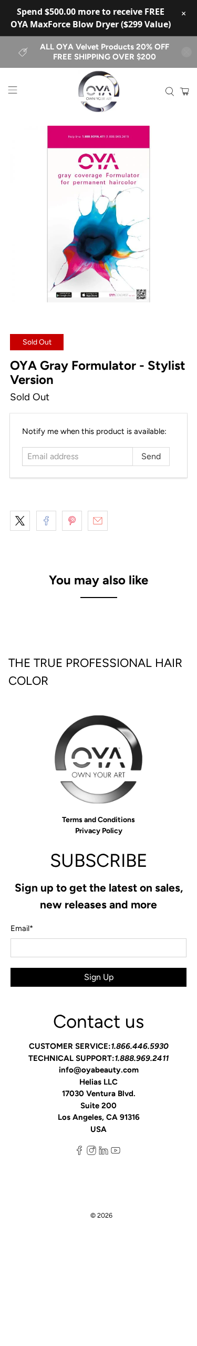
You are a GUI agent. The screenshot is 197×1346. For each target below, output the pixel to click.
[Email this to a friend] (98, 521)
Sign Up (98, 977)
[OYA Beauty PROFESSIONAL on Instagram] (91, 1152)
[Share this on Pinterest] (72, 521)
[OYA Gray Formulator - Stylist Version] (98, 214)
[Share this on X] (20, 521)
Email (22, 928)
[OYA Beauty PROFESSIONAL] (98, 91)
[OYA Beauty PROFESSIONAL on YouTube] (115, 1152)
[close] (186, 52)
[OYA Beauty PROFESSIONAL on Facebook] (79, 1152)
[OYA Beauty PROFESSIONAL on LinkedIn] (103, 1152)
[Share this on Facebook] (46, 521)
